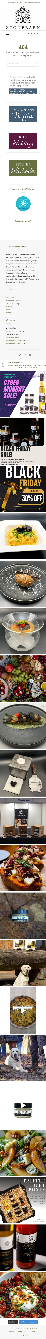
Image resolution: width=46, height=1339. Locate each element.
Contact (9, 313)
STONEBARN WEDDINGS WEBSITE (26, 1332)
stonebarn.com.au (13, 337)
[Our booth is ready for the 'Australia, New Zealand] (23, 821)
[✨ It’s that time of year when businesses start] (23, 1200)
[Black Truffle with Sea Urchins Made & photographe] (23, 631)
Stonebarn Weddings (32, 2)
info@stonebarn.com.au (15, 331)
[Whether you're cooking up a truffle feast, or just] (23, 1105)
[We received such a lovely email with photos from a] (23, 773)
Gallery (9, 306)
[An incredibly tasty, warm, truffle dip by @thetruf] (23, 1295)
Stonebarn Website (15, 2)
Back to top (22, 1336)
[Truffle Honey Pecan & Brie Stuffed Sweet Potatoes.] (23, 868)
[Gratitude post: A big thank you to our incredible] (23, 1058)
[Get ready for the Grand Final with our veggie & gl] (23, 1010)
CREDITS (25, 1329)
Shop (8, 309)
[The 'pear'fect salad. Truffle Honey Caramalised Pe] (23, 1153)
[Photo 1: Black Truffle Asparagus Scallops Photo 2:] (23, 726)
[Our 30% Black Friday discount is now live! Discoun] (23, 489)
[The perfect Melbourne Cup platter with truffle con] (23, 678)
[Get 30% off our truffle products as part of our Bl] (23, 441)
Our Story (10, 297)
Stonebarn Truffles (13, 300)
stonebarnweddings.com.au (16, 340)
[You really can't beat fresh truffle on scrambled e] (23, 536)
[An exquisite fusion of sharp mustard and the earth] (23, 916)
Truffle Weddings (13, 303)
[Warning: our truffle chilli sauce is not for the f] (23, 1247)
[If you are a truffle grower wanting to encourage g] (23, 963)
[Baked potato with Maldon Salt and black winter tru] (23, 584)
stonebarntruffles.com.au (16, 343)
